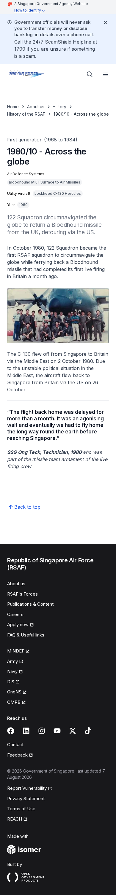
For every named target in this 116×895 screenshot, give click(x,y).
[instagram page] (41, 730)
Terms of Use (21, 808)
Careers (15, 614)
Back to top (27, 507)
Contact (15, 744)
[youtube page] (57, 730)
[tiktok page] (88, 730)
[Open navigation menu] (105, 74)
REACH (14, 819)
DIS (10, 682)
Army (12, 661)
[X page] (72, 730)
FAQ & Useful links (25, 635)
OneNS (14, 692)
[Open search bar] (90, 74)
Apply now (18, 624)
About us (35, 106)
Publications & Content (30, 604)
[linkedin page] (26, 730)
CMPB (14, 702)
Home (13, 106)
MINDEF (15, 651)
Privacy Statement (26, 798)
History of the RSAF (26, 114)
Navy (12, 671)
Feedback (17, 755)
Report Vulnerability (27, 788)
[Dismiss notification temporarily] (105, 22)
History (59, 106)
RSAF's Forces (22, 594)
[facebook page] (10, 730)
